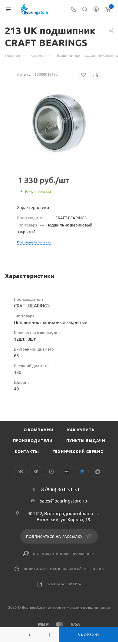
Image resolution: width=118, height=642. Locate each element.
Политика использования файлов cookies (64, 569)
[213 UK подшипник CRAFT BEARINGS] (59, 123)
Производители (33, 440)
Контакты (27, 451)
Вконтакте (20, 471)
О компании (39, 429)
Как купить (81, 429)
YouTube (51, 471)
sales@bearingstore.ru (63, 500)
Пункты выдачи (85, 440)
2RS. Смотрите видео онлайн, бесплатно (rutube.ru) (82, 471)
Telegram (35, 471)
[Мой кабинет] (96, 9)
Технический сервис (78, 451)
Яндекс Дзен (66, 471)
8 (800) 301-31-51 (60, 489)
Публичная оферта (64, 584)
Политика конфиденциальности (64, 553)
